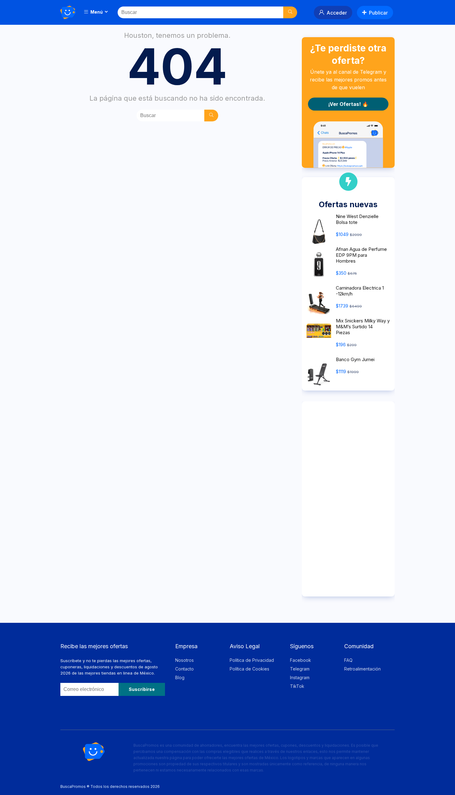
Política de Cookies (249, 668)
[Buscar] (290, 12)
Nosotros (184, 660)
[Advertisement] (348, 499)
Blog (179, 677)
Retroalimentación (362, 668)
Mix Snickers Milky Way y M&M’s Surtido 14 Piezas (363, 326)
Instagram (300, 677)
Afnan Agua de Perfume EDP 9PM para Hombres (361, 255)
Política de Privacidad (252, 660)
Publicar (378, 13)
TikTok (297, 686)
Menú (96, 12)
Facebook (300, 660)
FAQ (348, 660)
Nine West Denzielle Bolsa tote (357, 219)
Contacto (184, 668)
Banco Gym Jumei (355, 359)
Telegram (300, 668)
